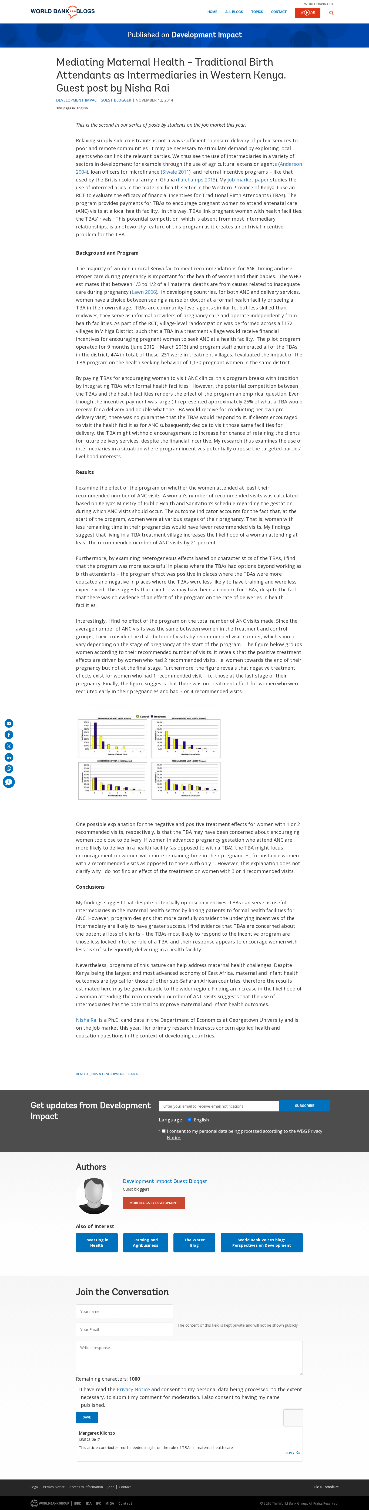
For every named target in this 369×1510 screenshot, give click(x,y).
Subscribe (304, 1106)
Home (212, 12)
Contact (279, 12)
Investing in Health (96, 1242)
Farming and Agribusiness (145, 1242)
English (82, 108)
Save (87, 1417)
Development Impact (207, 35)
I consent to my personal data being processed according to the (244, 1134)
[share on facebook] (9, 734)
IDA (89, 1503)
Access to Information (86, 1487)
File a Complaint (326, 1487)
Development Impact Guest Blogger (93, 100)
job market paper (248, 179)
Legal (35, 1487)
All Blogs (234, 12)
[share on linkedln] (9, 757)
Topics (257, 12)
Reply (290, 1453)
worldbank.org (319, 3)
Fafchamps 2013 (197, 179)
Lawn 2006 (144, 292)
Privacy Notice (133, 1389)
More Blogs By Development (154, 1203)
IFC (98, 1503)
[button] (331, 13)
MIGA (109, 1503)
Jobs (111, 1487)
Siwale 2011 (175, 171)
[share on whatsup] (9, 768)
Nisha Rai (87, 1020)
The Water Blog (194, 1242)
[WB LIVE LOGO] (307, 13)
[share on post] (9, 746)
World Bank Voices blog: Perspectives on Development (261, 1242)
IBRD (78, 1503)
